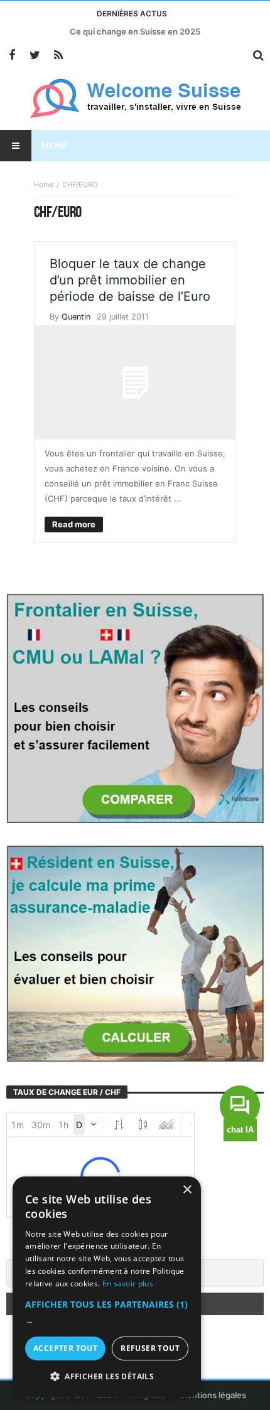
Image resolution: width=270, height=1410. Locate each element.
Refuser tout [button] (150, 1348)
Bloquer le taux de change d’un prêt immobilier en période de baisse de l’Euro (130, 280)
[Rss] (58, 55)
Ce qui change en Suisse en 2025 (135, 31)
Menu (54, 145)
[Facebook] (11, 55)
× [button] (187, 1190)
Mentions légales (213, 1395)
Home (43, 184)
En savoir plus (127, 1283)
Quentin (76, 316)
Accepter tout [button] (65, 1348)
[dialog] (107, 1286)
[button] (106, 1312)
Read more (73, 524)
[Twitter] (34, 55)
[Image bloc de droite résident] (135, 952)
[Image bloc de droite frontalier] (135, 707)
